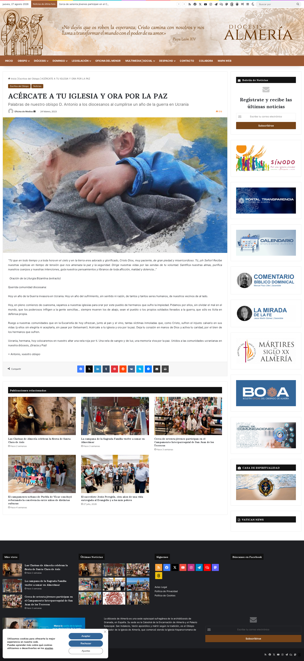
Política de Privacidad (166, 591)
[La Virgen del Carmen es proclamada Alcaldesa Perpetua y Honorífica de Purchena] (138, 598)
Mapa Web (224, 60)
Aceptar (85, 636)
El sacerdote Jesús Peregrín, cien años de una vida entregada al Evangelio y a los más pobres (112, 498)
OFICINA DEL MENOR (108, 60)
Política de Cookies (165, 595)
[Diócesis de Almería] (152, 32)
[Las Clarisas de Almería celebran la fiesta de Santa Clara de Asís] (42, 416)
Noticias (37, 86)
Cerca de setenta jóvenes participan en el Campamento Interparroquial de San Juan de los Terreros (113, 4)
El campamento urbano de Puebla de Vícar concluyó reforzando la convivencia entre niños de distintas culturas (40, 500)
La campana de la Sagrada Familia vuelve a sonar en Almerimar (113, 440)
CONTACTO (187, 60)
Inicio (9, 60)
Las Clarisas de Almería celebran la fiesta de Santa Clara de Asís (39, 440)
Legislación (80, 60)
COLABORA (206, 60)
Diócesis (40, 60)
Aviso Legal (161, 587)
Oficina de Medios (23, 111)
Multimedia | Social (138, 60)
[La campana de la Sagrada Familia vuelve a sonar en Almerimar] (115, 416)
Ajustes (86, 651)
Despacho (166, 60)
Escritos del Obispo (29, 78)
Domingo (59, 60)
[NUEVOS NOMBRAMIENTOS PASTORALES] (114, 598)
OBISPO (22, 60)
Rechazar (86, 643)
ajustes (49, 648)
